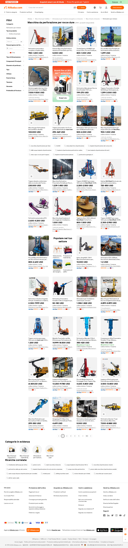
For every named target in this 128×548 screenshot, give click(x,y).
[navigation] (15, 228)
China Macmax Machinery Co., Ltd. (111, 139)
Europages (93, 539)
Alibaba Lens (14, 530)
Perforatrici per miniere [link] (110, 19)
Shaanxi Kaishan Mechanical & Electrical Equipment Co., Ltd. (62, 307)
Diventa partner (108, 507)
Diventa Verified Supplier (110, 503)
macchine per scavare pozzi (104, 473)
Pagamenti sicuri (34, 492)
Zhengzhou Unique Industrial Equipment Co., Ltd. (62, 388)
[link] (125, 529)
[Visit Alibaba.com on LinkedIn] (108, 515)
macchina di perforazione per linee (40, 146)
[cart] (100, 8)
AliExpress (35, 539)
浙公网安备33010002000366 (96, 545)
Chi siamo (7, 488)
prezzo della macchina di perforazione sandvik (103, 469)
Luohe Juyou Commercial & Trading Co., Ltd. (87, 60)
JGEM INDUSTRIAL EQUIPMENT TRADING (111, 266)
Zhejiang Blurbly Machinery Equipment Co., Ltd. (111, 351)
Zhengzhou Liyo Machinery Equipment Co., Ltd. (38, 347)
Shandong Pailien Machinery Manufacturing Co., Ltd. (111, 57)
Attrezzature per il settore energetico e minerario (67, 19)
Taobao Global (72, 539)
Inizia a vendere (108, 496)
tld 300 (58, 146)
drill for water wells (13, 478)
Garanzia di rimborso (35, 496)
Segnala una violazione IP (86, 509)
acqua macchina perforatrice (76, 469)
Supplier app (56, 530)
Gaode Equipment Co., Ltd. (109, 99)
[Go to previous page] (59, 436)
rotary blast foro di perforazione (75, 146)
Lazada (64, 539)
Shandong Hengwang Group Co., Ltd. (62, 136)
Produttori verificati (60, 492)
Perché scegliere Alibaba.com (13, 492)
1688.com (43, 539)
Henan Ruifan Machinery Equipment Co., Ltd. (87, 190)
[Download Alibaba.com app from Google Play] (117, 530)
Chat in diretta (82, 496)
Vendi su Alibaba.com (109, 492)
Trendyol (85, 539)
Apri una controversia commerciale (85, 500)
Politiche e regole (34, 512)
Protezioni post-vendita (36, 503)
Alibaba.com (90, 530)
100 (87, 436)
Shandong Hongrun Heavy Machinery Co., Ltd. (111, 310)
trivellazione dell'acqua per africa (17, 465)
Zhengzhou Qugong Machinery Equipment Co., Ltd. (38, 190)
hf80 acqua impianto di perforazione (41, 150)
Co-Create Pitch (9, 496)
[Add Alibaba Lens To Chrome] (33, 530)
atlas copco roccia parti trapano (40, 154)
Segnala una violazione (85, 512)
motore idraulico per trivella (82, 473)
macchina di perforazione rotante (103, 465)
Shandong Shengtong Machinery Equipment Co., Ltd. (87, 136)
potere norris (36, 465)
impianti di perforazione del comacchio (101, 146)
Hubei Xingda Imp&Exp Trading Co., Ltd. (62, 190)
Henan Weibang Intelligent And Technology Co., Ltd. (87, 307)
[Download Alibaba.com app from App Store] (102, 530)
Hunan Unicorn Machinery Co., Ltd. (87, 226)
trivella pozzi (46, 473)
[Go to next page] (91, 436)
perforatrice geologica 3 (86, 154)
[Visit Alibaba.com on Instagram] (116, 515)
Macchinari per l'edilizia (42, 19)
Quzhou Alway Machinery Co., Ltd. (87, 266)
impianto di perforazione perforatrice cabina (69, 150)
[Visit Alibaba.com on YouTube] (120, 515)
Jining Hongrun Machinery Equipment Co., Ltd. (38, 99)
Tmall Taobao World (54, 539)
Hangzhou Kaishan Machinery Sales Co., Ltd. (38, 57)
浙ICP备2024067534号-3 (115, 545)
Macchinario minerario (93, 19)
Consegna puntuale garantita (38, 499)
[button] (75, 7)
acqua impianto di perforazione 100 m (77, 465)
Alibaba (30, 19)
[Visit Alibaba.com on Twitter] (112, 515)
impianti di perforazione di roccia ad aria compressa (47, 469)
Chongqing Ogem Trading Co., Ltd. (38, 388)
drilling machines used (62, 473)
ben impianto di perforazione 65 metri (98, 150)
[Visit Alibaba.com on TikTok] (124, 515)
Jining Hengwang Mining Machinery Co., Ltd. (62, 347)
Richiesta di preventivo (61, 496)
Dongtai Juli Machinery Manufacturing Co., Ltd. (38, 136)
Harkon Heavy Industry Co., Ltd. (38, 266)
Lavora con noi (8, 503)
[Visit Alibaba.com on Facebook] (104, 515)
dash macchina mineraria (53, 465)
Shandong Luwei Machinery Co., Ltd (38, 307)
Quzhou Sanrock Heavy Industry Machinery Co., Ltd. (38, 225)
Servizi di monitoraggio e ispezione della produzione (37, 508)
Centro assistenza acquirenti (87, 492)
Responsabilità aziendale (11, 499)
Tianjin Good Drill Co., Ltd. (84, 99)
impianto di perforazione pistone (64, 154)
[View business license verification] (82, 545)
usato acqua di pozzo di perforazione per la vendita (22, 473)
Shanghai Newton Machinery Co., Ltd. (62, 229)
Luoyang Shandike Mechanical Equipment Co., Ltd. (87, 348)
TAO (79, 539)
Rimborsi (81, 505)
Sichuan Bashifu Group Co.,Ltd (110, 226)
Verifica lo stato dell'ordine (111, 499)
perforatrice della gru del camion (17, 469)
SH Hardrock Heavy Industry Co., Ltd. (62, 60)
